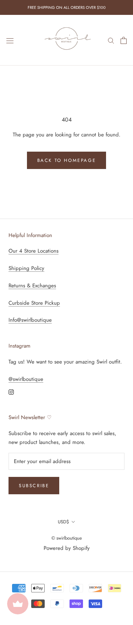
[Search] (111, 40)
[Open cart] (124, 40)
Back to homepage (66, 160)
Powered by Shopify (67, 548)
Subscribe (34, 485)
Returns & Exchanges (32, 285)
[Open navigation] (9, 40)
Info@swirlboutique (30, 320)
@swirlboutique (26, 379)
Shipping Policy (26, 268)
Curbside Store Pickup (34, 303)
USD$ (63, 521)
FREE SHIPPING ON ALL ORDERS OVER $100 (67, 7)
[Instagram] (11, 391)
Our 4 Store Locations (34, 251)
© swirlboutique (66, 538)
